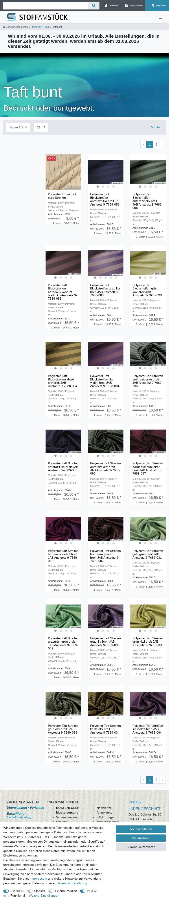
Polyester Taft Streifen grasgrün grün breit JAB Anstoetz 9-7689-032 (63, 643)
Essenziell (17, 891)
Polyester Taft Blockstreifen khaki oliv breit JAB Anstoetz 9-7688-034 (62, 381)
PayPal (92, 891)
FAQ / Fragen (106, 817)
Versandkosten (66, 817)
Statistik (39, 891)
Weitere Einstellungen (44, 895)
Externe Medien (66, 891)
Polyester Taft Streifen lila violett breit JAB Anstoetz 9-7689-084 (147, 729)
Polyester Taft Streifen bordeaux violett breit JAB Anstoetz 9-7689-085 (63, 556)
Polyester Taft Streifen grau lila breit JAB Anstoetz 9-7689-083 (105, 642)
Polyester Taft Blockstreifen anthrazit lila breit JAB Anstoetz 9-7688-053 (105, 199)
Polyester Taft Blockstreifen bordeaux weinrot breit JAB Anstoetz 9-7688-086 (62, 292)
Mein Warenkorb (108, 821)
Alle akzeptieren (141, 829)
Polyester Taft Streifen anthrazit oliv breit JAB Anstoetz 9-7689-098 (105, 468)
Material (35, 27)
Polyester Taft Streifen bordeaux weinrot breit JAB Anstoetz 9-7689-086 (105, 556)
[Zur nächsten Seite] (163, 144)
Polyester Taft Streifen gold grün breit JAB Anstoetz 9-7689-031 (147, 554)
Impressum (39, 878)
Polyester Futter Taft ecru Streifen (62, 196)
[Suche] (93, 5)
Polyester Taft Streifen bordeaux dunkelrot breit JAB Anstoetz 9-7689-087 (147, 468)
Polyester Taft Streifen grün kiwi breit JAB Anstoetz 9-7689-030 (147, 642)
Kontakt (61, 821)
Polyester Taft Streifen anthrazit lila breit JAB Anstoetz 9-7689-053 (63, 467)
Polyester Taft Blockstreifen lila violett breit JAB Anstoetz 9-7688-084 (104, 381)
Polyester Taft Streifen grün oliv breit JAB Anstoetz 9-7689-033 (63, 729)
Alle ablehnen (140, 838)
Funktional (17, 895)
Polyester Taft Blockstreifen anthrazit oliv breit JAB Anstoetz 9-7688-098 (147, 201)
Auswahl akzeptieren (141, 847)
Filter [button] (157, 127)
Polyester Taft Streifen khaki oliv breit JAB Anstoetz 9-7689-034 (105, 729)
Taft (46, 27)
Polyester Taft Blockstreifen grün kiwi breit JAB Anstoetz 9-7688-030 (147, 290)
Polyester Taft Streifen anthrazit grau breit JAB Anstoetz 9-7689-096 (147, 381)
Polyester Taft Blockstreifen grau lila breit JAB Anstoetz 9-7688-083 (105, 290)
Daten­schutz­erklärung (72, 883)
